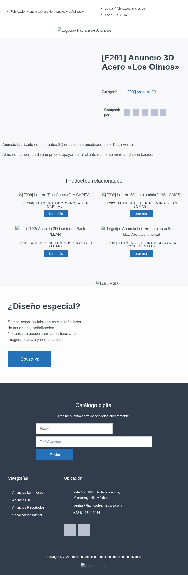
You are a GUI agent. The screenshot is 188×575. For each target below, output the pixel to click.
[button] (8, 30)
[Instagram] (84, 530)
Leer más (56, 214)
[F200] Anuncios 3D (141, 92)
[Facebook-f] (70, 530)
